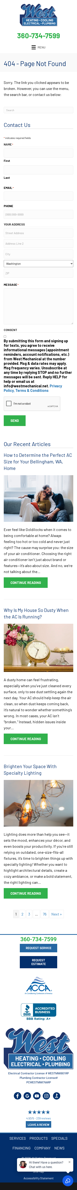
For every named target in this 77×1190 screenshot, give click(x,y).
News (59, 1148)
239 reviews (43, 1118)
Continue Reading (29, 582)
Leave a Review (38, 1124)
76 (45, 914)
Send (14, 421)
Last (7, 177)
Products (39, 1138)
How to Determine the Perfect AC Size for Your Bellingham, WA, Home (38, 461)
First (7, 160)
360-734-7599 (38, 35)
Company (42, 1148)
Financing (22, 1148)
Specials (59, 1138)
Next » (56, 914)
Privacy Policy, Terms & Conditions (33, 388)
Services (18, 1138)
